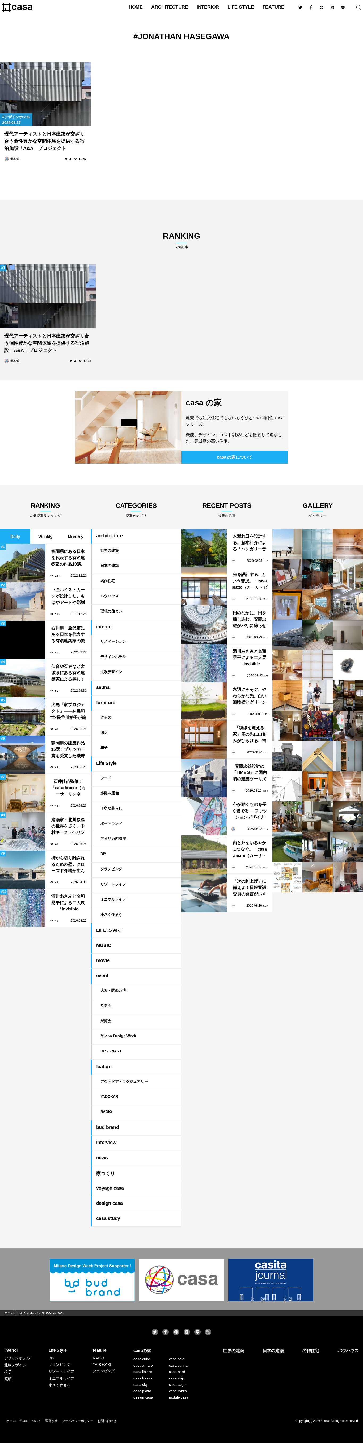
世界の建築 (109, 550)
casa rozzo (178, 1391)
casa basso (142, 1378)
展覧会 (105, 1021)
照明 (104, 732)
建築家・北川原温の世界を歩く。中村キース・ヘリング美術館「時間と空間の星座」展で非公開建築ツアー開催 (68, 826)
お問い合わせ (107, 1421)
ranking (181, 240)
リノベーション (113, 641)
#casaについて (30, 1421)
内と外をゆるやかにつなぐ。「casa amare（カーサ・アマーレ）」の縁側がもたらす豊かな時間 (249, 849)
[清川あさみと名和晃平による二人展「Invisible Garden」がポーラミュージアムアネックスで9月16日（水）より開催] (204, 663)
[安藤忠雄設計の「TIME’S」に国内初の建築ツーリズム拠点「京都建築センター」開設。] (204, 778)
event (102, 975)
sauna (103, 687)
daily (15, 536)
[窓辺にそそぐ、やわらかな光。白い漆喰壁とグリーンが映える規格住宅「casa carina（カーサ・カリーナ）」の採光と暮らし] (204, 701)
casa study (108, 1218)
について (234, 457)
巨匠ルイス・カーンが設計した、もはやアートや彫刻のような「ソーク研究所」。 (68, 596)
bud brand (107, 1127)
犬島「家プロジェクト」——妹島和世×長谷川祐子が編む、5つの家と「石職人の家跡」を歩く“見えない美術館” (68, 711)
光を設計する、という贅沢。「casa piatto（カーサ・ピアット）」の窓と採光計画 (249, 581)
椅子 (104, 747)
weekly (45, 536)
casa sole (176, 1359)
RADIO (106, 1112)
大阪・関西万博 (113, 990)
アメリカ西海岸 (113, 838)
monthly (75, 536)
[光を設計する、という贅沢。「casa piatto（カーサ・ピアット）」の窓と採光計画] (204, 586)
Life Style (240, 7)
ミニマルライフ (113, 899)
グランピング (111, 869)
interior (208, 7)
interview (106, 1142)
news (102, 1157)
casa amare (143, 1365)
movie (103, 960)
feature (273, 7)
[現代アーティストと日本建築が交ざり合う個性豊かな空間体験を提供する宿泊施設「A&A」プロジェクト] (45, 94)
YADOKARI (109, 1096)
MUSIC (103, 945)
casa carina (178, 1365)
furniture (105, 702)
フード (105, 778)
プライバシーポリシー (77, 1421)
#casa (325, 1421)
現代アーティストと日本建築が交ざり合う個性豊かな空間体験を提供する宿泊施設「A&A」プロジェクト (44, 141)
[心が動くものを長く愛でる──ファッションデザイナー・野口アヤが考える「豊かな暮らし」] (204, 816)
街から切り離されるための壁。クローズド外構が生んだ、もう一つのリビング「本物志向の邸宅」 (68, 865)
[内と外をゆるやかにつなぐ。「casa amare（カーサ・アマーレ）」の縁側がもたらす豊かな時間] (204, 854)
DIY (103, 854)
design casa (109, 1203)
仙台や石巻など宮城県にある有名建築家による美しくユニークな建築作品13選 (68, 673)
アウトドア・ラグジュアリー (124, 1081)
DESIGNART (111, 1051)
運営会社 (51, 1421)
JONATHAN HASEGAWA (184, 36)
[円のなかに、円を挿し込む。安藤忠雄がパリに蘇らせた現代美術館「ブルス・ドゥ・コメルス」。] (204, 624)
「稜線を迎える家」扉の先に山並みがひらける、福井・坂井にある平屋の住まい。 (249, 734)
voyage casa (110, 1188)
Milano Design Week (118, 1036)
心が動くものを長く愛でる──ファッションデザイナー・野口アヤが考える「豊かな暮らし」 (249, 811)
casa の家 (204, 402)
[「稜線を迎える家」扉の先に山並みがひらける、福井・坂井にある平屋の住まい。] (204, 739)
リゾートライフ (113, 884)
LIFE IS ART (109, 930)
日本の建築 (109, 565)
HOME (136, 7)
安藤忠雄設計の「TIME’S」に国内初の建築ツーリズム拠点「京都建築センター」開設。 (249, 773)
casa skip (176, 1378)
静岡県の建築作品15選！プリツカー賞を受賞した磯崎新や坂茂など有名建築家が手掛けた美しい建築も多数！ (68, 750)
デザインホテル (17, 117)
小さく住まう (111, 914)
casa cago (177, 1384)
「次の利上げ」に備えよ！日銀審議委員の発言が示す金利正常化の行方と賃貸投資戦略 (249, 888)
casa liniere (142, 1372)
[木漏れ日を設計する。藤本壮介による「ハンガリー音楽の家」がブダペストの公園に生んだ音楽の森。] (204, 548)
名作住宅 (107, 581)
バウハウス (109, 596)
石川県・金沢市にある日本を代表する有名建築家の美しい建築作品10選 (68, 635)
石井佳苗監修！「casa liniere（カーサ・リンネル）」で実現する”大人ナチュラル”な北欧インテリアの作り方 (68, 788)
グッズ (105, 717)
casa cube (141, 1359)
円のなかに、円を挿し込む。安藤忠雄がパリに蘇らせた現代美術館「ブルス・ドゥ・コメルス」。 (249, 620)
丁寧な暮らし (111, 808)
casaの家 (142, 1350)
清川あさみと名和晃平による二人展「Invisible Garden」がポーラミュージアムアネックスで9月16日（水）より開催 (68, 903)
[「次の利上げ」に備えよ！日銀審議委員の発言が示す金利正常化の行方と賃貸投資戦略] (204, 893)
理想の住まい (111, 611)
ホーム (11, 1421)
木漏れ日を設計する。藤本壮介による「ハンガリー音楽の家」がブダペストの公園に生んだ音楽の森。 (249, 543)
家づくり (105, 1173)
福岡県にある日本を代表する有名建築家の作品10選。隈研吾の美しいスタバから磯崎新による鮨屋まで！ (68, 558)
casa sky (140, 1384)
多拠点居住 (109, 793)
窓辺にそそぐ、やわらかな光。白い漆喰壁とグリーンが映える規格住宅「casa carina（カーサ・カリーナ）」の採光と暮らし (249, 696)
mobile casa (178, 1397)
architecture (169, 7)
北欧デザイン (111, 672)
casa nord (177, 1372)
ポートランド (111, 823)
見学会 (105, 1005)
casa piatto (142, 1391)
